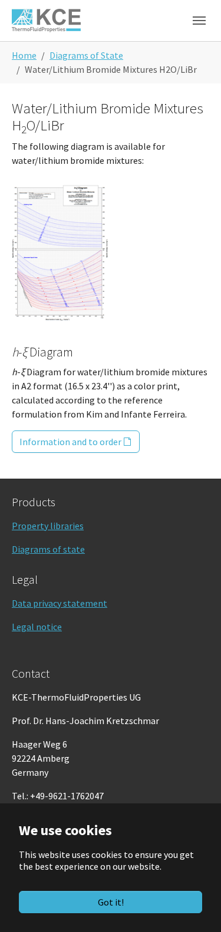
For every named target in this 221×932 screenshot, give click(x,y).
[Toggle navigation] (199, 21)
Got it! (111, 902)
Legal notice (37, 626)
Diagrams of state (48, 549)
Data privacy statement (59, 603)
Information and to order (70, 442)
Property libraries (48, 525)
